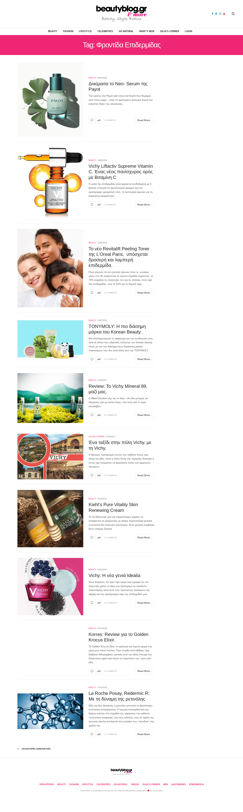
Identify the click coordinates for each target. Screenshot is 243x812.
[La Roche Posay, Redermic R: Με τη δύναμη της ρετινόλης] (50, 711)
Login (188, 31)
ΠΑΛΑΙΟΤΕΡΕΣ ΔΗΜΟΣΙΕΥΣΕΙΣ (36, 749)
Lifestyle (85, 31)
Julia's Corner (97, 436)
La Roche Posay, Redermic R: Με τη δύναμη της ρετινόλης (119, 696)
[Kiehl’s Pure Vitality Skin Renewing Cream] (50, 518)
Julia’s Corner (169, 31)
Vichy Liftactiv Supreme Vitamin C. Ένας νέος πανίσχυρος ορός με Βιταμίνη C (121, 171)
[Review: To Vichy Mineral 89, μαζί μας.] (50, 398)
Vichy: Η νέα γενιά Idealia (114, 575)
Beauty (52, 31)
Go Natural (126, 31)
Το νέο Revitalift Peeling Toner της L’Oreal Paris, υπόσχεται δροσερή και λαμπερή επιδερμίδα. (119, 257)
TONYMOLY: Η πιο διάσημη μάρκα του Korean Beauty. (117, 329)
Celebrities (105, 31)
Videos (135, 784)
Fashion (68, 31)
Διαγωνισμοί (178, 784)
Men (165, 784)
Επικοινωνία (196, 784)
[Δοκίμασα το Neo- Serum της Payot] (50, 99)
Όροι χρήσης (46, 784)
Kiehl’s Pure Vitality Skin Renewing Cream (113, 507)
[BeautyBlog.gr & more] (121, 13)
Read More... (144, 120)
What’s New (146, 31)
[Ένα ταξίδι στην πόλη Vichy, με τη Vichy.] (50, 456)
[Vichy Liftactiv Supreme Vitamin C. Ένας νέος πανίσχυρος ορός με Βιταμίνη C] (50, 182)
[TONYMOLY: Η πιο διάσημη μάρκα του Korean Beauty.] (50, 340)
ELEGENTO (158, 791)
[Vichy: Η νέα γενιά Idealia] (50, 586)
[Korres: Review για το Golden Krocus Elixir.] (92, 671)
